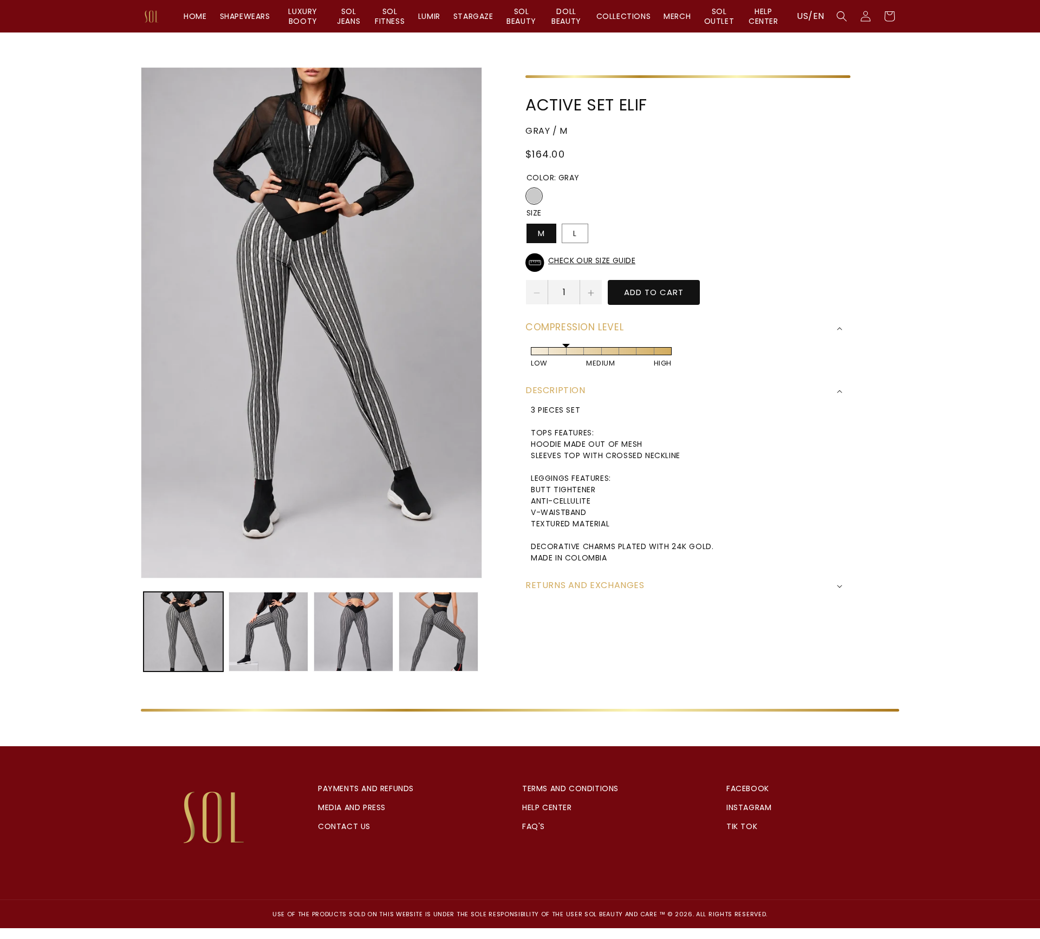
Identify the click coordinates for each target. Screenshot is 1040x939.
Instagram (748, 807)
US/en (810, 16)
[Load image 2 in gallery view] (268, 631)
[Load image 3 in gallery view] (353, 631)
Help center (547, 807)
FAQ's (533, 826)
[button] (842, 16)
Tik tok (741, 826)
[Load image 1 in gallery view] (183, 631)
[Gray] (534, 196)
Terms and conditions (570, 788)
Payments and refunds (366, 788)
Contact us (344, 826)
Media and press (352, 807)
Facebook (747, 788)
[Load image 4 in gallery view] (438, 631)
